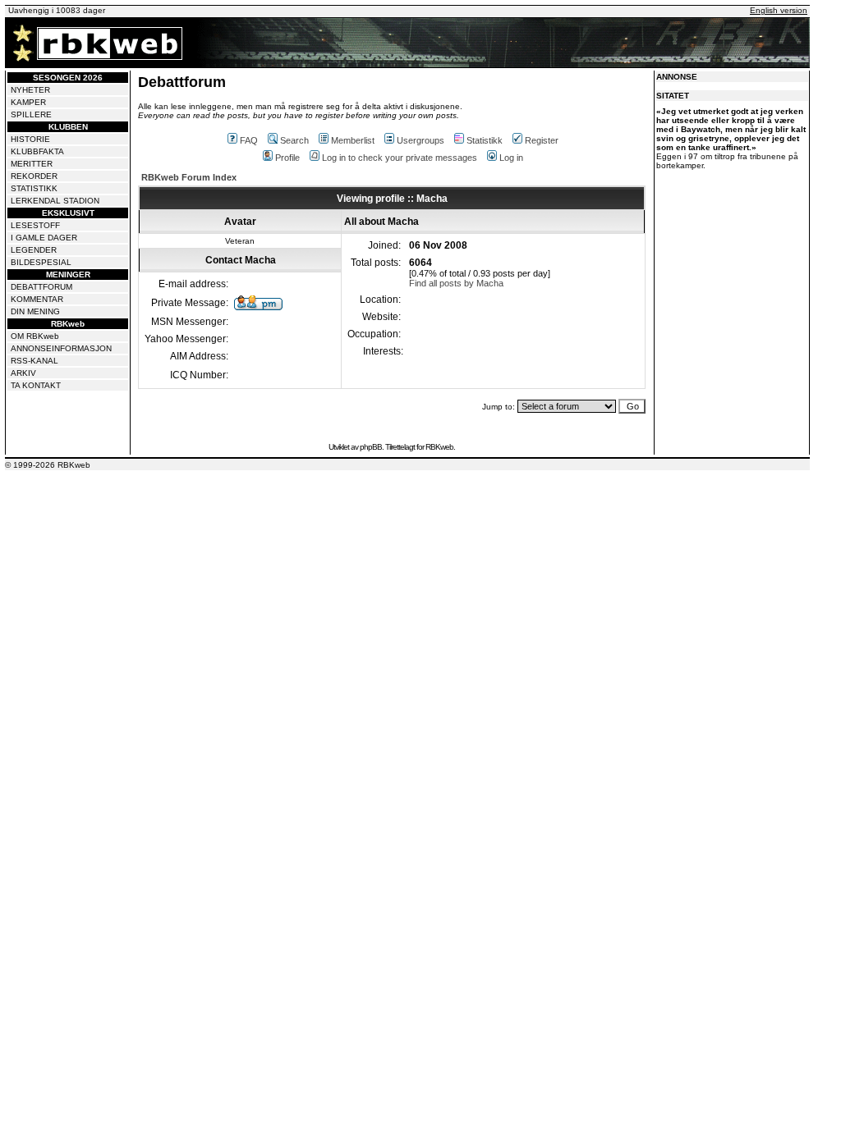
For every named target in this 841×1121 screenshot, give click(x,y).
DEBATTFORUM (41, 286)
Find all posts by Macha (456, 283)
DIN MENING (35, 311)
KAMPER (28, 102)
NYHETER (30, 89)
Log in (511, 157)
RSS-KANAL (34, 360)
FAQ (249, 140)
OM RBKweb (35, 336)
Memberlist (353, 140)
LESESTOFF (35, 225)
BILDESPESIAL (41, 262)
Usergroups (420, 140)
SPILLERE (31, 114)
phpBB (371, 446)
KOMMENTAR (37, 299)
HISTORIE (30, 139)
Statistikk (484, 140)
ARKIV (23, 372)
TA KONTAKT (36, 385)
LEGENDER (34, 249)
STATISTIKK (34, 188)
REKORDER (34, 176)
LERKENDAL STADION (55, 200)
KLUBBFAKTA (37, 151)
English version (778, 10)
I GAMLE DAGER (44, 237)
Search (294, 140)
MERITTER (32, 163)
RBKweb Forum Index (189, 177)
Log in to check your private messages (399, 157)
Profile (287, 157)
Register (541, 140)
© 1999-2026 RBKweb (47, 464)
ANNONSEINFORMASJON (61, 348)
